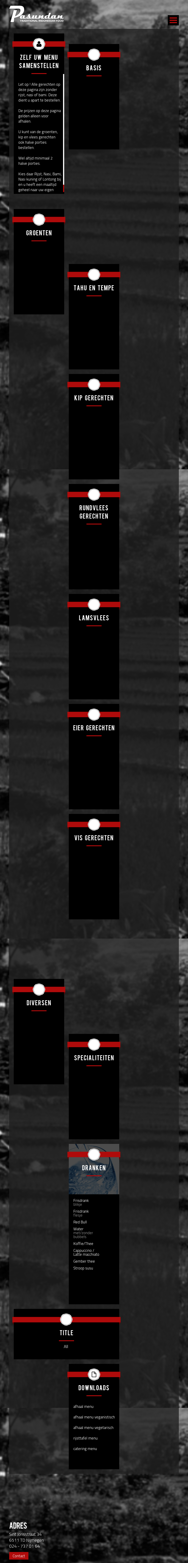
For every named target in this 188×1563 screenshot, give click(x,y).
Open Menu (173, 20)
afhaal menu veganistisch (94, 1417)
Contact (19, 1555)
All (66, 1346)
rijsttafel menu (85, 1438)
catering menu (85, 1448)
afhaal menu (83, 1406)
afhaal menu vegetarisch (93, 1427)
